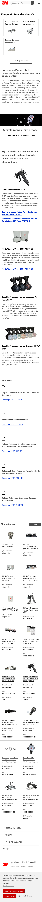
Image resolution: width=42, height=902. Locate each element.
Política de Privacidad (28, 862)
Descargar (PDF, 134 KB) (12, 451)
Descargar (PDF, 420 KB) (12, 478)
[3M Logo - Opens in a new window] (5, 3)
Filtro (35, 524)
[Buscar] (32, 3)
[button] (25, 896)
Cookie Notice (8, 886)
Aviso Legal (15, 862)
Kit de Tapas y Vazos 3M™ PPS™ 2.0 (17, 249)
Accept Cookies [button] (9, 896)
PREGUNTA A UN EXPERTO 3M (21, 136)
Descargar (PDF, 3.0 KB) (12, 400)
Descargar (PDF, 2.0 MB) (12, 505)
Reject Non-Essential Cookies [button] (14, 891)
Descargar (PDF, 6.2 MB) (12, 424)
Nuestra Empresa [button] (12, 828)
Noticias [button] (7, 835)
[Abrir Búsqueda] (39, 3)
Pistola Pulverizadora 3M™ (13, 190)
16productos (22, 61)
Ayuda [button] (6, 849)
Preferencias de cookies (19, 864)
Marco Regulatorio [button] (14, 842)
